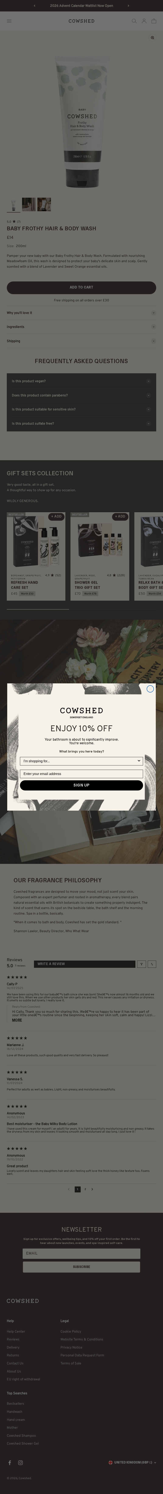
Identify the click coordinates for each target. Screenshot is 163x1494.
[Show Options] (139, 761)
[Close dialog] (150, 688)
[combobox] (80, 761)
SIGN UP (81, 785)
